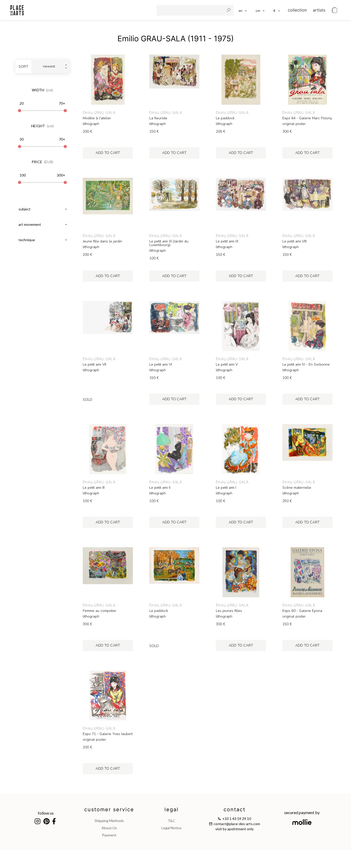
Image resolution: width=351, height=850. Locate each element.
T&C (171, 820)
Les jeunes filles (229, 611)
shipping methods (109, 820)
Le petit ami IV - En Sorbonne (306, 364)
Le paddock (225, 118)
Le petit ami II (159, 488)
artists (319, 10)
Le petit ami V (227, 364)
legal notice (171, 828)
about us (109, 828)
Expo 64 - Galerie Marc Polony (307, 118)
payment (109, 835)
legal (171, 809)
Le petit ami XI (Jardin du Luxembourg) (168, 243)
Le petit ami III (94, 488)
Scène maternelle (296, 488)
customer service (109, 809)
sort (23, 66)
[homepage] (17, 10)
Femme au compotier (99, 611)
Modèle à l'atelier (97, 118)
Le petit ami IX (227, 241)
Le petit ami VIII (294, 241)
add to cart (108, 152)
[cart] (334, 10)
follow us (46, 812)
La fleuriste (158, 118)
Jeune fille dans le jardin (102, 241)
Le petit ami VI (160, 364)
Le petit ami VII (94, 364)
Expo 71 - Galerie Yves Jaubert (108, 734)
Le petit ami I (226, 488)
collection (297, 10)
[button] (260, 10)
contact (234, 809)
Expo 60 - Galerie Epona (302, 611)
